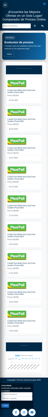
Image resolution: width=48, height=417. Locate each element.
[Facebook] (16, 412)
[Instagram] (24, 412)
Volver (9, 54)
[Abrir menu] (5, 5)
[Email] (32, 412)
